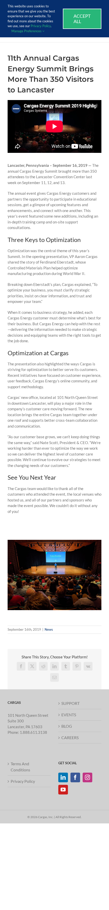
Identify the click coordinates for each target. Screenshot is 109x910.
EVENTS (68, 714)
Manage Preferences (26, 31)
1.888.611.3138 (33, 732)
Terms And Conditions (20, 766)
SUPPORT (70, 703)
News (49, 629)
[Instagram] (87, 777)
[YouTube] (63, 789)
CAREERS (70, 737)
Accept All (82, 18)
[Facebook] (75, 777)
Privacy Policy (23, 780)
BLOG (66, 726)
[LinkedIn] (63, 777)
